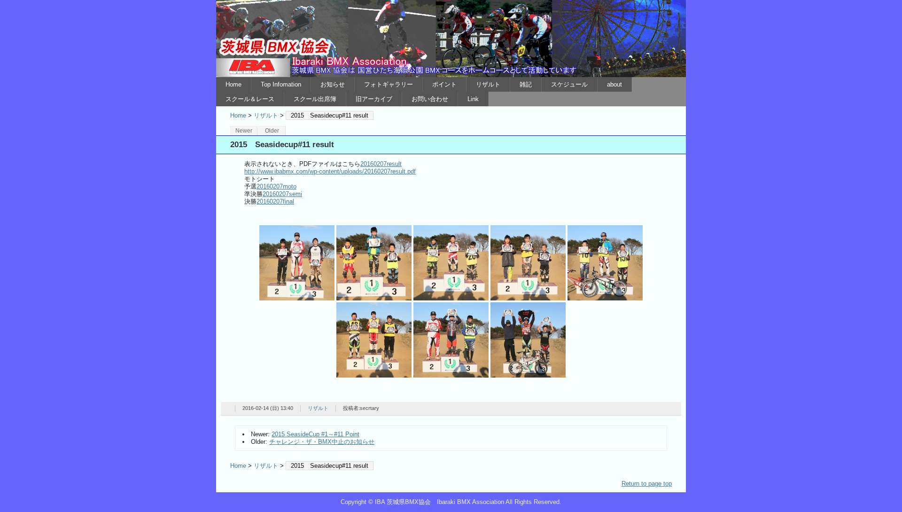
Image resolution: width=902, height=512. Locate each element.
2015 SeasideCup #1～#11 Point (315, 434)
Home (233, 84)
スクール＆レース (250, 98)
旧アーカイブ (374, 98)
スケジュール (569, 84)
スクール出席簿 (315, 98)
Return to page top (647, 483)
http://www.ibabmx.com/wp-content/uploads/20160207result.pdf (330, 171)
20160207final (275, 201)
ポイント (444, 84)
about (614, 84)
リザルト (488, 84)
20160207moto (276, 186)
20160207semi (282, 193)
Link (473, 98)
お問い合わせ (430, 98)
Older (272, 130)
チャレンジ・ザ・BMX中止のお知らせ (321, 441)
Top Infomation (281, 84)
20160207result (381, 163)
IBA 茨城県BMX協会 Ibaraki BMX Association (451, 38)
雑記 (526, 84)
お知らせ (332, 84)
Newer (243, 130)
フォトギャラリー (388, 84)
